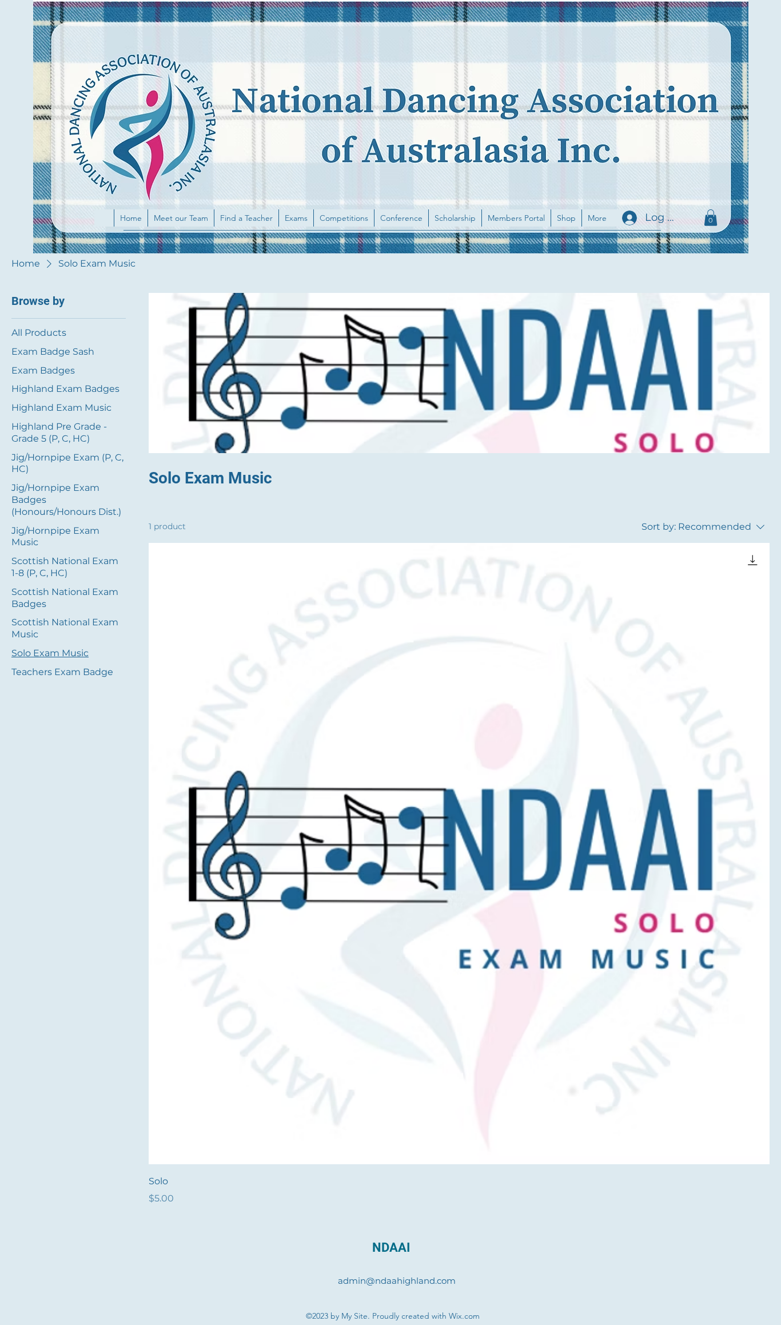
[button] (711, 217)
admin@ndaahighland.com (397, 1280)
